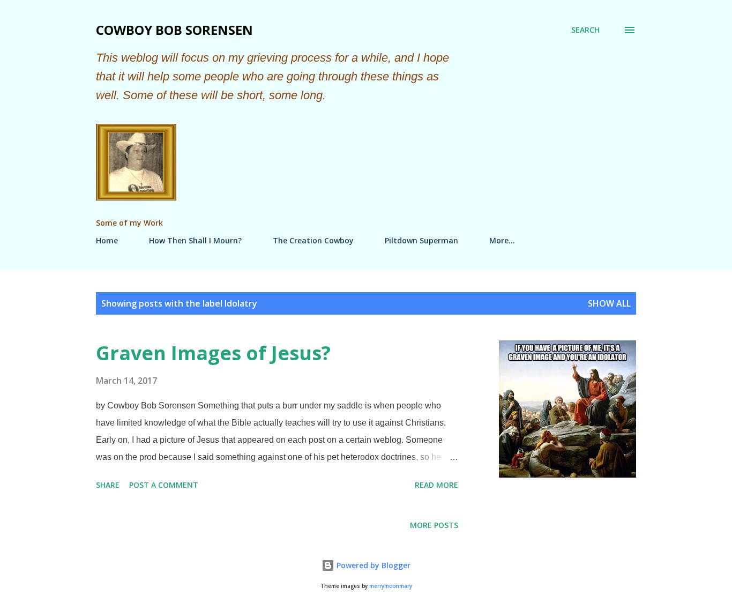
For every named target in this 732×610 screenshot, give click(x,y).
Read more (436, 485)
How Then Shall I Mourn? (195, 240)
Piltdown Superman (421, 240)
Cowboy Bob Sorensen (174, 30)
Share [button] (107, 485)
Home (107, 240)
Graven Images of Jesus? (213, 353)
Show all (609, 303)
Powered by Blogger (372, 565)
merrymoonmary (390, 586)
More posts (434, 525)
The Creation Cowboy (313, 240)
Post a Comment (163, 485)
